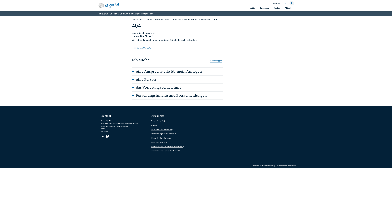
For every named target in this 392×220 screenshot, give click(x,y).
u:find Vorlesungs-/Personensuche (162, 134)
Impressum (292, 166)
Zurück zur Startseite (142, 48)
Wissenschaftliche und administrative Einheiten (167, 146)
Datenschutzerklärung (267, 166)
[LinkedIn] (102, 136)
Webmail (154, 125)
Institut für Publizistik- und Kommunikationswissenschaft (125, 14)
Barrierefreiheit (282, 166)
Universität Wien (137, 19)
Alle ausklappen (216, 61)
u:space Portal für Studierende (161, 129)
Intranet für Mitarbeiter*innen (161, 138)
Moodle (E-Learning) (158, 121)
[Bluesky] (107, 136)
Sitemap (256, 166)
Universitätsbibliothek (158, 142)
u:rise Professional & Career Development (165, 151)
